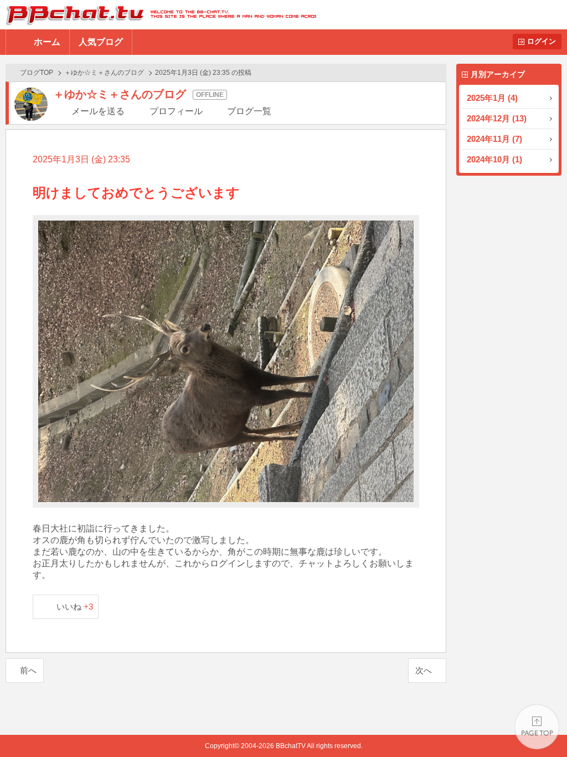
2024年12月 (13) (497, 118)
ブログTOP (36, 72)
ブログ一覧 (249, 111)
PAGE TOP (536, 726)
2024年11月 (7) (494, 139)
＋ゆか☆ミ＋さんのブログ (104, 72)
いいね (75, 606)
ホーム (47, 42)
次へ (423, 670)
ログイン (541, 41)
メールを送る (98, 111)
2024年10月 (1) (494, 159)
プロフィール (176, 111)
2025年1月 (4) (492, 98)
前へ (28, 670)
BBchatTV (158, 14)
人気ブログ (101, 42)
